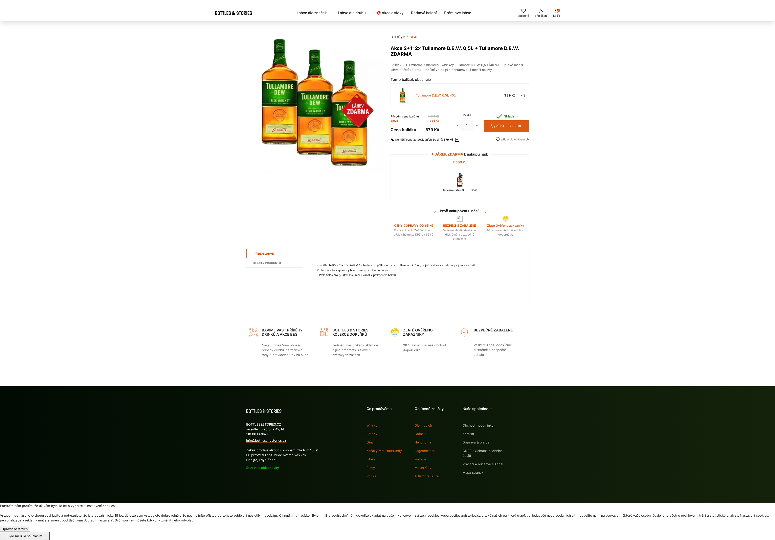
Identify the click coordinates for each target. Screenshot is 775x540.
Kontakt (468, 434)
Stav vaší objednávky (262, 468)
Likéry (371, 459)
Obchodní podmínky (478, 425)
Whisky (372, 425)
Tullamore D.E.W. (427, 476)
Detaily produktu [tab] (267, 263)
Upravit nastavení (15, 529)
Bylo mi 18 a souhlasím (24, 536)
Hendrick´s (423, 442)
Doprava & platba (476, 442)
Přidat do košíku (509, 126)
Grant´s (420, 434)
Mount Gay (423, 468)
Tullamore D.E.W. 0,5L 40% (436, 95)
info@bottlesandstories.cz (266, 440)
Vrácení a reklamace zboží (483, 464)
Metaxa (420, 459)
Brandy (372, 434)
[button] (313, 13)
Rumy (371, 468)
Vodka (371, 476)
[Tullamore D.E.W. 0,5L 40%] (402, 95)
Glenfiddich (423, 425)
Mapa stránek (473, 472)
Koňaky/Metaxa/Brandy (384, 451)
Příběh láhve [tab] (264, 253)
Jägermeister (425, 451)
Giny (370, 442)
